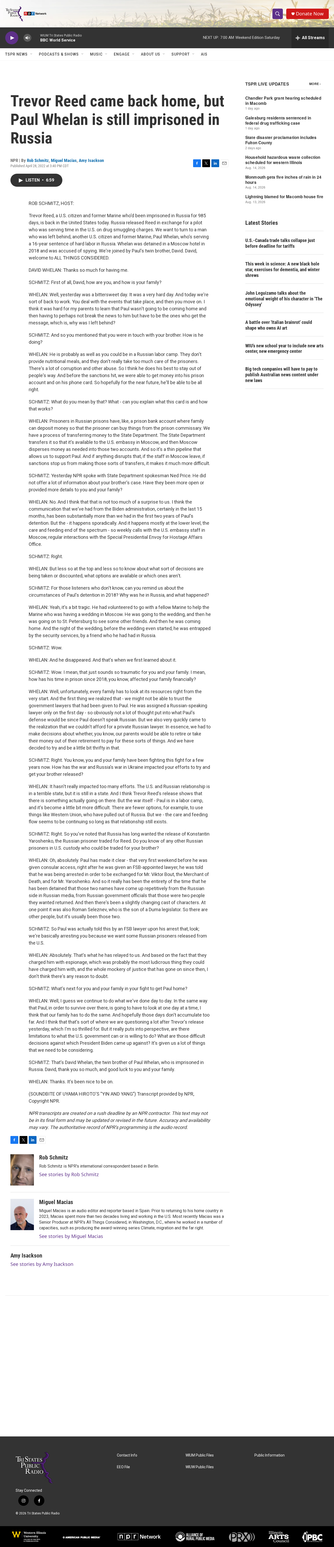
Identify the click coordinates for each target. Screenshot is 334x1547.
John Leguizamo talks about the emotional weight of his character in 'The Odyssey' (284, 298)
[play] (12, 38)
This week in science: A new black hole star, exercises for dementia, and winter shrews (282, 269)
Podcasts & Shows (59, 54)
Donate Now (310, 13)
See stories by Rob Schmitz (69, 1174)
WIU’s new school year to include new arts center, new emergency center (284, 348)
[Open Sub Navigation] (31, 54)
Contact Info (127, 1455)
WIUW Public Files (200, 1467)
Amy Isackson (91, 160)
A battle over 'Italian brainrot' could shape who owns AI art (278, 325)
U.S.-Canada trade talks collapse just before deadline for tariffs (280, 243)
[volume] (27, 38)
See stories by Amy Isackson (41, 1264)
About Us (150, 54)
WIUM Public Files (200, 1455)
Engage (122, 54)
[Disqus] (167, 1366)
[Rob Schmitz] (22, 1170)
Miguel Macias (64, 160)
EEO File (123, 1467)
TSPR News (16, 54)
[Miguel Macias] (22, 1214)
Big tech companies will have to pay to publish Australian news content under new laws (281, 374)
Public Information (269, 1455)
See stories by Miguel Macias (71, 1236)
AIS (204, 54)
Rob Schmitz (38, 160)
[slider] (36, 37)
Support (180, 54)
